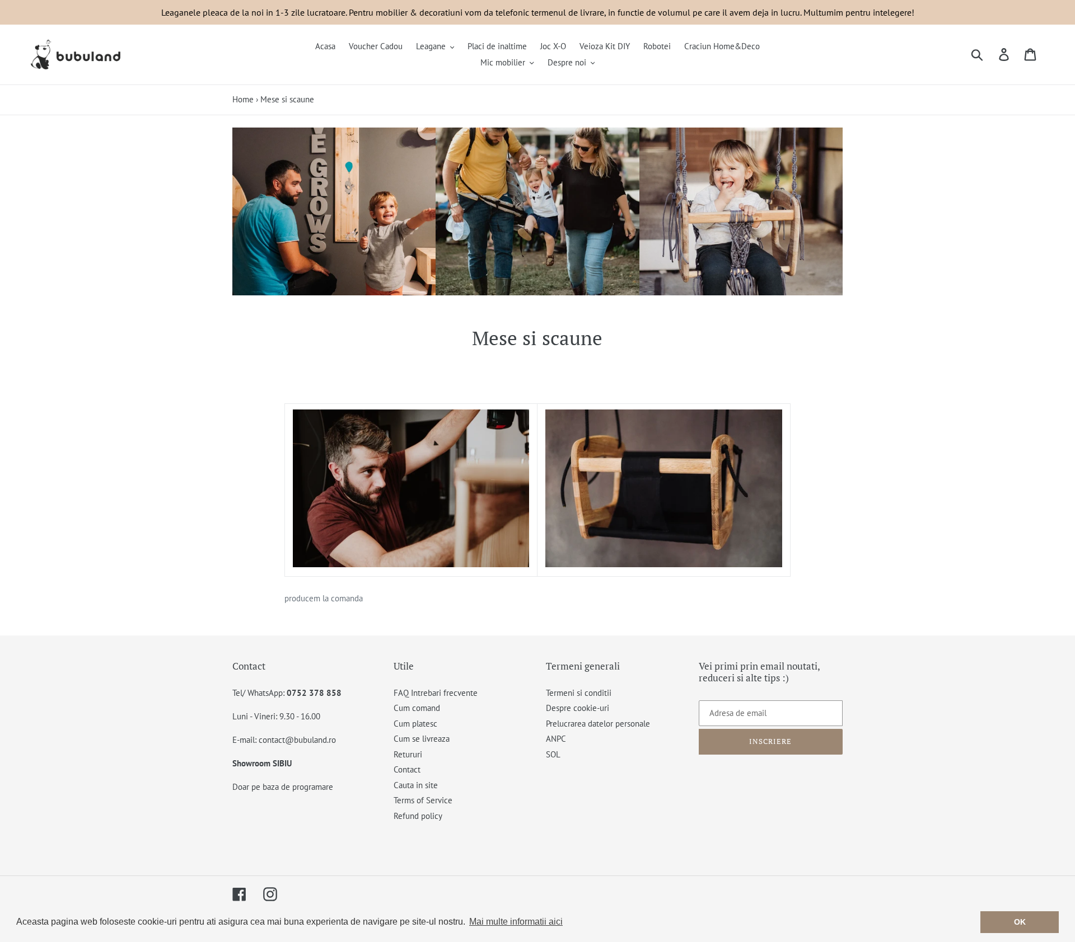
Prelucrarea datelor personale (598, 723)
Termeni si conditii (578, 692)
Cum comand (417, 708)
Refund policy (418, 816)
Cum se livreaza (422, 738)
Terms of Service (423, 800)
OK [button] (1020, 921)
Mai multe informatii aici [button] (516, 921)
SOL (553, 754)
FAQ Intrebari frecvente (436, 692)
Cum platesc (415, 723)
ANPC (556, 738)
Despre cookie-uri (577, 708)
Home (243, 99)
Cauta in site (416, 785)
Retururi (408, 754)
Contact (407, 769)
